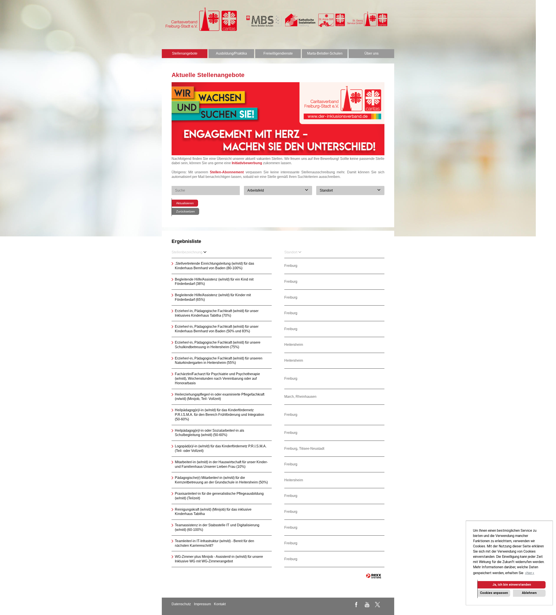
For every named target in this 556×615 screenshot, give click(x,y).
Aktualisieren (185, 203)
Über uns (371, 53)
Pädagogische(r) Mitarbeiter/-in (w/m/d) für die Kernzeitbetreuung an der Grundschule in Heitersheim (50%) (221, 480)
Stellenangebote (184, 53)
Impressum (202, 604)
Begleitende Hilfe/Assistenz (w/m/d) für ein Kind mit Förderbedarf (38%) (214, 281)
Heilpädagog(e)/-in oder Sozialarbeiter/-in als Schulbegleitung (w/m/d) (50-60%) (209, 433)
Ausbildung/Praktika (231, 53)
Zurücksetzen (185, 211)
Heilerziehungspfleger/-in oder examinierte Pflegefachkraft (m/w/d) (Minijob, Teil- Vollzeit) (219, 397)
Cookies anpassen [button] (494, 593)
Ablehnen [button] (529, 593)
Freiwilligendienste (278, 53)
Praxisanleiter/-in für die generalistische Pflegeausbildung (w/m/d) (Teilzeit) (219, 496)
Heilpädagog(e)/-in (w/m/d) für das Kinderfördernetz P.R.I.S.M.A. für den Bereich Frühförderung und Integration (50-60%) (219, 414)
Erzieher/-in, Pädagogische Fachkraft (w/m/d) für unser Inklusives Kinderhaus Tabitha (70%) (216, 313)
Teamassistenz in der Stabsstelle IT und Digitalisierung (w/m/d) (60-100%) (217, 527)
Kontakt (220, 604)
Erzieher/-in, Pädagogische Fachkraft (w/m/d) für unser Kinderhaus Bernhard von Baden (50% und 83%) (216, 329)
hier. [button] (530, 573)
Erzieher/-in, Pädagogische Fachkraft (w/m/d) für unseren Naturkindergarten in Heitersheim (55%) (218, 360)
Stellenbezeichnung (187, 252)
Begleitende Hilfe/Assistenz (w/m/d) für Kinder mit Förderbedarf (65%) (213, 297)
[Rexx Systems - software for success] (373, 576)
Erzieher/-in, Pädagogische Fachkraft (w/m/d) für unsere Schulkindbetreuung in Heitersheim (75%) (217, 345)
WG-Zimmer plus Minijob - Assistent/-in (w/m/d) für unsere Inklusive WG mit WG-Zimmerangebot (219, 559)
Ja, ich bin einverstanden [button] (511, 585)
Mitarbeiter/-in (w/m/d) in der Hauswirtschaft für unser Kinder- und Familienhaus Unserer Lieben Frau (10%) (221, 464)
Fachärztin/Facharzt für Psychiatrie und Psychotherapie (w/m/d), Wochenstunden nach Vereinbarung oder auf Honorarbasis (217, 378)
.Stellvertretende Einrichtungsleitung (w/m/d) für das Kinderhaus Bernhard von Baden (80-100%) (214, 266)
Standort (290, 252)
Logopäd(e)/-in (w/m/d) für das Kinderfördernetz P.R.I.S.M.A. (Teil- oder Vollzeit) (220, 448)
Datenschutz (181, 604)
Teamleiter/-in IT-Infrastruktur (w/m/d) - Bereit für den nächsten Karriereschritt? (214, 543)
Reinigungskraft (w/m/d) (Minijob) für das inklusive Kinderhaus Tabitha (213, 512)
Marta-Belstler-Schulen (325, 53)
